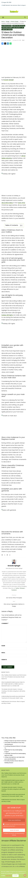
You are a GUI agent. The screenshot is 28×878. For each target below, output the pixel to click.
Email (3, 653)
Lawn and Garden (7, 29)
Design (7, 21)
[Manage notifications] (25, 875)
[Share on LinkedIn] (8, 43)
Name (3, 646)
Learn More (8, 875)
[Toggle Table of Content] (20, 225)
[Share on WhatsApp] (10, 43)
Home (3, 21)
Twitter (17, 588)
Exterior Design (14, 21)
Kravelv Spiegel (7, 40)
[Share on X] (5, 43)
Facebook (14, 590)
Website (4, 659)
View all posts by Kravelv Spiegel (14, 568)
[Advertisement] (14, 60)
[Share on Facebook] (2, 43)
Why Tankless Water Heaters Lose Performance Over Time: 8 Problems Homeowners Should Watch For (13, 676)
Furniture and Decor (19, 25)
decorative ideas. (7, 203)
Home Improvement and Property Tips (13, 27)
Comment (5, 623)
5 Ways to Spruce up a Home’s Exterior (15, 740)
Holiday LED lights (7, 315)
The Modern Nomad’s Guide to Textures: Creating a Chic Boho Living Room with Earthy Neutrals (13, 691)
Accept (15, 875)
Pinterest (22, 588)
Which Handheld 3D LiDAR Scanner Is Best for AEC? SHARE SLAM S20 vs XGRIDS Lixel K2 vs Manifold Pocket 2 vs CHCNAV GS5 (13, 684)
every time (21, 203)
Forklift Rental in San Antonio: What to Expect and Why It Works (14, 5)
